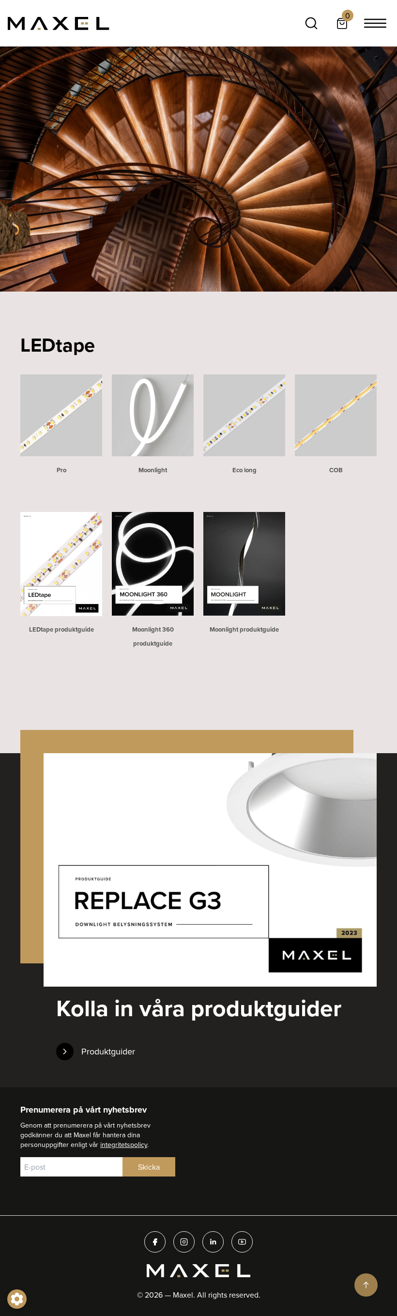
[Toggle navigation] (375, 23)
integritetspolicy (123, 1144)
